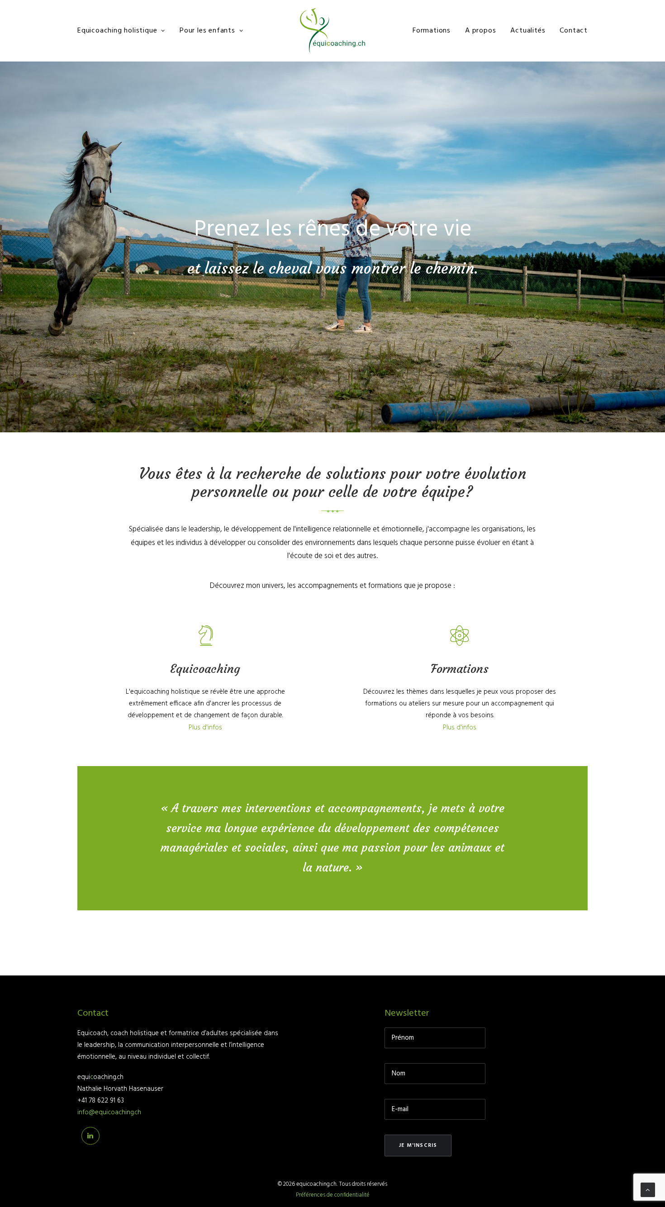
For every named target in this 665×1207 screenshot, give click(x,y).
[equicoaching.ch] (332, 30)
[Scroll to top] (648, 1189)
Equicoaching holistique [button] (117, 31)
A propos (480, 31)
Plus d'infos (205, 727)
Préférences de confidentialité (333, 1195)
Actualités (527, 31)
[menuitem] (124, 31)
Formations (432, 31)
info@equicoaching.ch (109, 1112)
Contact (574, 31)
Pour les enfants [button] (207, 31)
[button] (205, 642)
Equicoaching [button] (205, 669)
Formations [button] (460, 669)
